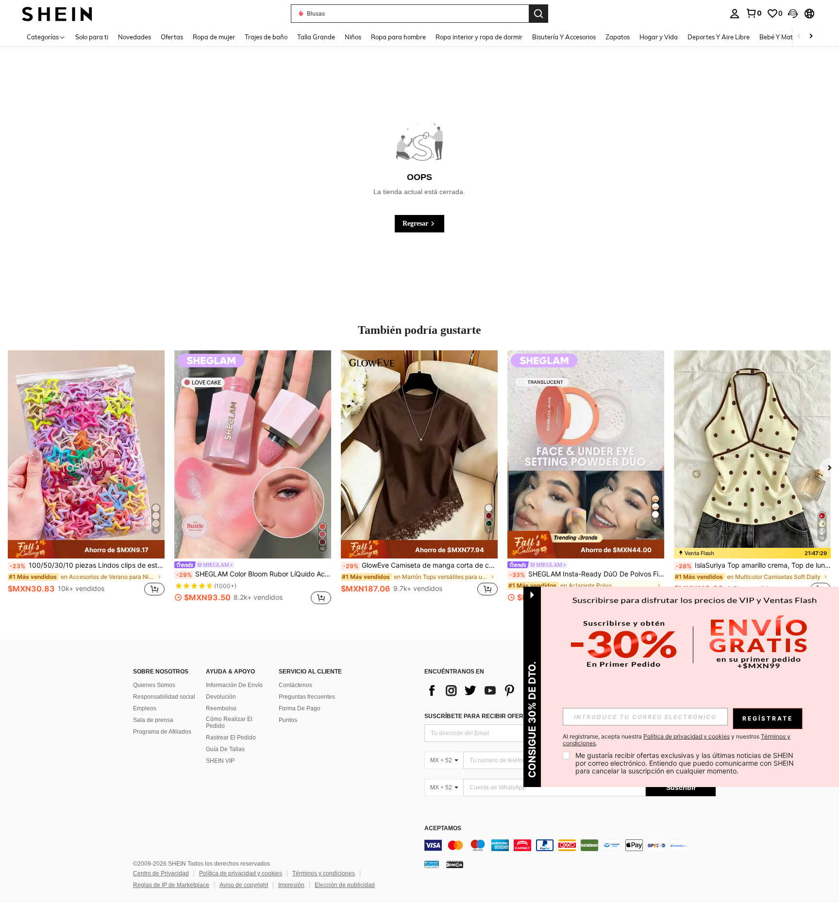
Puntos (288, 720)
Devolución (221, 696)
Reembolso (221, 708)
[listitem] (86, 478)
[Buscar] (538, 13)
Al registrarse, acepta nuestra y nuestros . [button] (676, 740)
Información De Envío (234, 685)
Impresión (291, 885)
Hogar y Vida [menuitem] (658, 37)
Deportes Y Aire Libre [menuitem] (719, 37)
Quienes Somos (154, 685)
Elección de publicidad (345, 885)
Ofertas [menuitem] (172, 37)
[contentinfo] (570, 845)
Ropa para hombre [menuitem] (398, 37)
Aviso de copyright (243, 885)
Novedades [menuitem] (134, 37)
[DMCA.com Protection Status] (454, 864)
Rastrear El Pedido (231, 737)
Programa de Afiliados (162, 731)
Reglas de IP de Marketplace (171, 885)
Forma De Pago (299, 708)
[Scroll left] (799, 36)
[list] (502, 690)
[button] (793, 13)
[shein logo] (57, 13)
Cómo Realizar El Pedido (229, 722)
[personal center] (734, 13)
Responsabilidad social (164, 696)
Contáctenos (295, 685)
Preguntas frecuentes (307, 696)
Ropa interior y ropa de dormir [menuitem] (479, 37)
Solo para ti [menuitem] (91, 37)
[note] (86, 549)
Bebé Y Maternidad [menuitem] (787, 37)
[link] (753, 13)
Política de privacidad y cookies (240, 873)
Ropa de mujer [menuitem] (214, 37)
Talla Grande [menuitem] (316, 37)
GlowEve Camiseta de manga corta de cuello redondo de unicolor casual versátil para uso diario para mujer (420, 565)
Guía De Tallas (225, 749)
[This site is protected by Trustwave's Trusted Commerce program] (431, 864)
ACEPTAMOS (442, 828)
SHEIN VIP (220, 760)
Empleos (144, 708)
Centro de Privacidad (161, 873)
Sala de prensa (153, 720)
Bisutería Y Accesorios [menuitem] (564, 37)
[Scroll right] (810, 36)
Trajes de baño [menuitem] (266, 37)
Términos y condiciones (323, 873)
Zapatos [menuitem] (617, 37)
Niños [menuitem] (353, 37)
